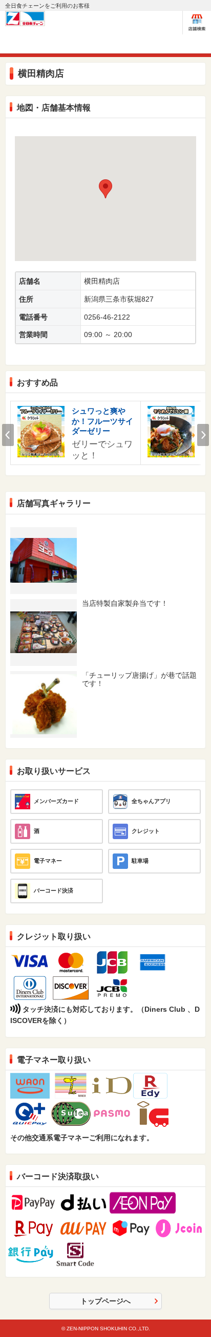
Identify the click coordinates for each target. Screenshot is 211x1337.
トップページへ (105, 1301)
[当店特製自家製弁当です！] (43, 615)
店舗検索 (197, 22)
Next (203, 435)
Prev (8, 435)
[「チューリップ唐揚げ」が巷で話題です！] (43, 678)
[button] (105, 188)
